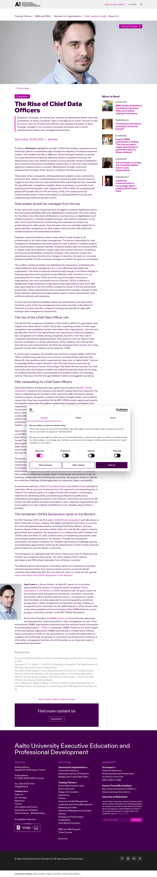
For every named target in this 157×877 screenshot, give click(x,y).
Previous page (22, 88)
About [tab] (113, 418)
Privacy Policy (77, 859)
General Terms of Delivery (26, 810)
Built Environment (66, 789)
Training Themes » (67, 782)
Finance (62, 798)
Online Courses (65, 832)
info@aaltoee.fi (21, 786)
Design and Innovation (68, 792)
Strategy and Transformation (71, 817)
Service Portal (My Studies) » (117, 785)
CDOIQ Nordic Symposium (67, 520)
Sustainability (64, 820)
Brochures (63, 838)
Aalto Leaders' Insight (96, 16)
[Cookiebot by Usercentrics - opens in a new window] (118, 410)
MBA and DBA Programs (69, 829)
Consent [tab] (44, 418)
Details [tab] (78, 418)
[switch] (65, 455)
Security (62, 814)
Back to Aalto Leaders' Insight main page (57, 699)
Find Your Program (129, 26)
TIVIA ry (45, 627)
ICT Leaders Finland (56, 486)
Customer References (112, 770)
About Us (19, 794)
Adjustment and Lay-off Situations (73, 773)
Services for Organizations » (73, 767)
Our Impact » (109, 767)
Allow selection (78, 465)
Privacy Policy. (123, 814)
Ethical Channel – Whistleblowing (30, 813)
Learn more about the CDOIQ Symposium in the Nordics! (44, 575)
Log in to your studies (114, 4)
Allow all (111, 465)
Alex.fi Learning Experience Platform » (119, 789)
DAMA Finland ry (58, 618)
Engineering (63, 795)
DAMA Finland (78, 486)
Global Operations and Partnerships (118, 773)
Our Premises (21, 797)
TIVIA (42, 486)
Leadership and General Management (75, 804)
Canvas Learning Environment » (116, 792)
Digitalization (57, 719)
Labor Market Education (69, 823)
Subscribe (136, 820)
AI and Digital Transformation (71, 786)
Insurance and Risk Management (73, 801)
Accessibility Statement (25, 819)
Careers (18, 804)
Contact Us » (21, 791)
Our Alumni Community (112, 777)
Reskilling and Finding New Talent (73, 777)
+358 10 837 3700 (26, 784)
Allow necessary (45, 465)
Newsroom (20, 801)
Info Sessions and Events (26, 807)
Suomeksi (132, 4)
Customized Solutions (68, 770)
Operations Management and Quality (74, 810)
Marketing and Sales (67, 807)
